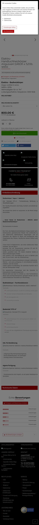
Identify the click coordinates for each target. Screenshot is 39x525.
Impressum (7, 18)
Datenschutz (8, 20)
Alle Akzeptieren (8, 31)
